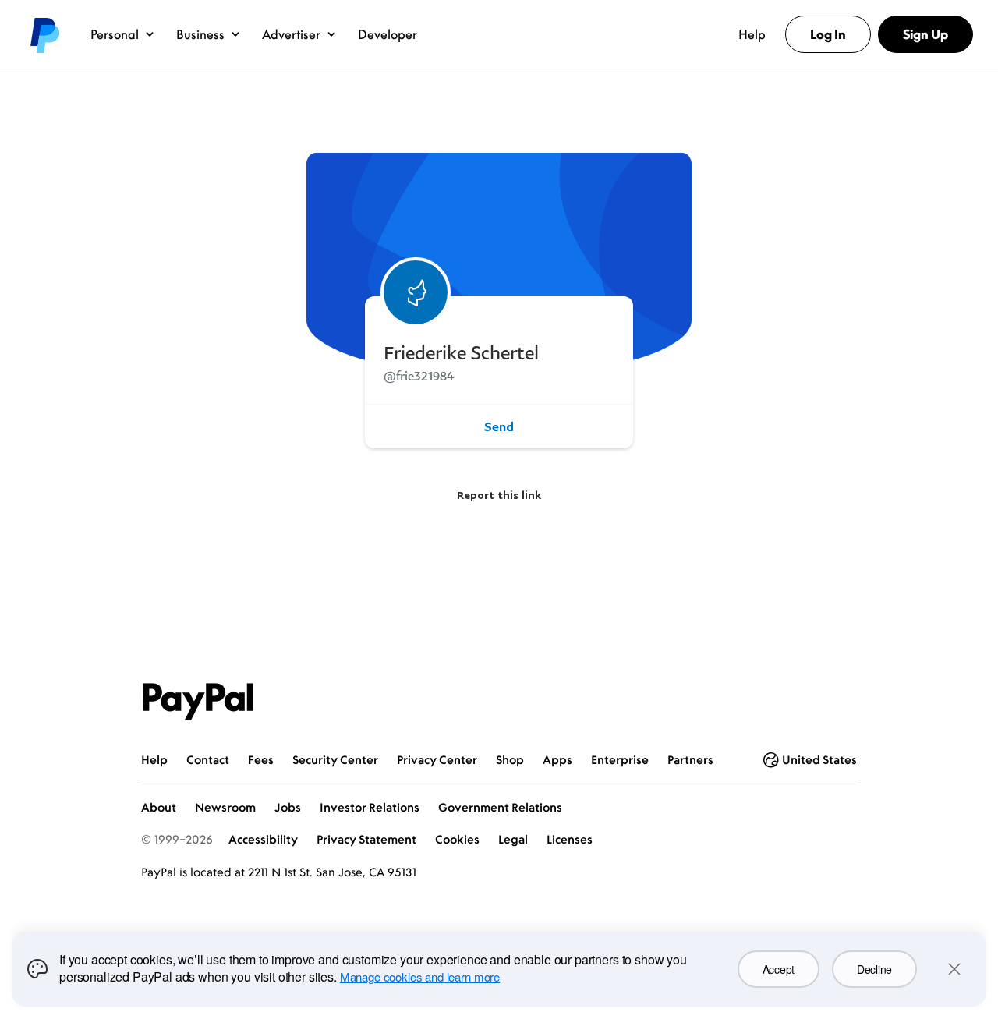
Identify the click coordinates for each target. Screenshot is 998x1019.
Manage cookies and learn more (420, 976)
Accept (779, 969)
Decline (874, 969)
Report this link (499, 494)
